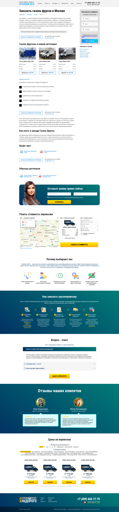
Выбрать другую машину (70, 238)
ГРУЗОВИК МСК (26, 4)
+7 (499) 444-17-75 (92, 3)
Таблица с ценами (84, 55)
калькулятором (27, 327)
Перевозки (22, 14)
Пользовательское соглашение (60, 509)
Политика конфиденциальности (74, 509)
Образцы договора (84, 56)
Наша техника (83, 51)
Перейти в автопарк (24, 79)
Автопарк (54, 3)
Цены (72, 3)
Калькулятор (64, 3)
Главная (40, 3)
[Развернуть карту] (57, 221)
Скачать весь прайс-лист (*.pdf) (50, 151)
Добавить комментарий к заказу (88, 234)
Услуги (46, 3)
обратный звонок (27, 325)
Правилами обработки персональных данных (74, 197)
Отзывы (50, 499)
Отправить (59, 202)
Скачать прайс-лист (84, 49)
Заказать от (28, 72)
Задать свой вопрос (59, 376)
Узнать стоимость (89, 41)
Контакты (79, 3)
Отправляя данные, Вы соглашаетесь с (89, 36)
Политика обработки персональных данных (91, 509)
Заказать (31, 482)
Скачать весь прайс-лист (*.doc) (30, 151)
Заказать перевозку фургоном (31, 37)
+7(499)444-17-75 (27, 322)
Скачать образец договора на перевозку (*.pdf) (49, 176)
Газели (35, 14)
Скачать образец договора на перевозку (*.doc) (31, 176)
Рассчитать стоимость (85, 53)
